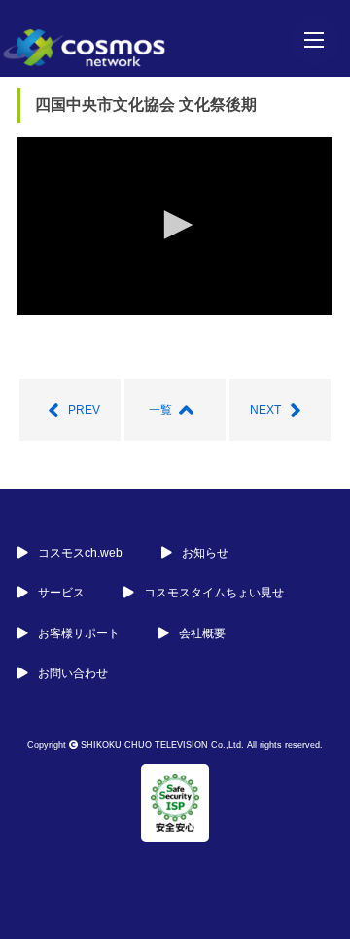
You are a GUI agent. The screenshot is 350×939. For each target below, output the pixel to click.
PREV (84, 409)
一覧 (160, 409)
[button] (175, 224)
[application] (175, 225)
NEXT (265, 409)
